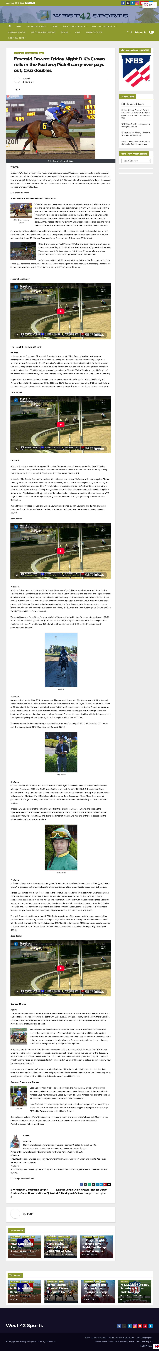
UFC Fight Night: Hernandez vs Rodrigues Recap (94, 1243)
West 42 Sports (24, 1325)
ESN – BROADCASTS (36, 26)
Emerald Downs (16, 32)
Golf (77, 32)
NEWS (55, 26)
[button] (131, 32)
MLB (33, 1237)
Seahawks (124, 1281)
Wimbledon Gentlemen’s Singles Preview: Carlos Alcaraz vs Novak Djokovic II (33, 1193)
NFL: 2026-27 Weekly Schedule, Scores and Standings (134, 1288)
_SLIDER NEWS (19, 53)
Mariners (25, 1237)
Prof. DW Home (16, 38)
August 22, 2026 (20, 1251)
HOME (19, 26)
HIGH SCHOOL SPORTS (74, 26)
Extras (65, 32)
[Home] (9, 26)
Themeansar (50, 1342)
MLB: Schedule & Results (132, 104)
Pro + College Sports (103, 26)
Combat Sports (93, 32)
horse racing (51, 1240)
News (41, 53)
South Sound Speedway (43, 32)
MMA (96, 1236)
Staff (27, 79)
